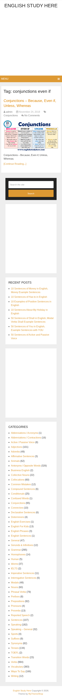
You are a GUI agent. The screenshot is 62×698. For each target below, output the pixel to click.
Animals (15, 461)
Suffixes (15, 638)
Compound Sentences (23, 489)
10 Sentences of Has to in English (29, 297)
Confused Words (20, 498)
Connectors (17, 507)
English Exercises (20, 521)
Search (31, 193)
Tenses (15, 648)
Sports (14, 634)
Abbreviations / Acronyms (24, 433)
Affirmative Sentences (22, 456)
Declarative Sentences (23, 512)
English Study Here (30, 5)
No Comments (32, 115)
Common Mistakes (21, 484)
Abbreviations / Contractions (26, 437)
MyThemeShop (35, 694)
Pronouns (16, 606)
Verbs (14, 662)
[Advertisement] (31, 43)
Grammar (16, 550)
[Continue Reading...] (15, 164)
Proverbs (16, 610)
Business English (20, 470)
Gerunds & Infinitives (22, 545)
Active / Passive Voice (23, 442)
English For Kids (20, 526)
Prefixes (15, 596)
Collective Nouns (20, 475)
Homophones (18, 554)
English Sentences (21, 536)
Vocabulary (17, 666)
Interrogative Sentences (23, 578)
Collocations (17, 479)
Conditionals (18, 493)
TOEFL (15, 652)
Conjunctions (11, 115)
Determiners (17, 517)
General (15, 540)
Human (15, 559)
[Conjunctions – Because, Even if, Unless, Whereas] (31, 135)
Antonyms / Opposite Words (26, 465)
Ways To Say (18, 671)
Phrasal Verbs (18, 592)
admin (9, 112)
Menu (4, 79)
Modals (15, 582)
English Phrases (20, 531)
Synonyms (16, 643)
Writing (15, 676)
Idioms (14, 564)
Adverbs (15, 451)
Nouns (14, 587)
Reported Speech (20, 615)
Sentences (16, 620)
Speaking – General (21, 629)
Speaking (16, 624)
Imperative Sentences (22, 573)
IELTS (14, 568)
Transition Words (20, 657)
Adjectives (16, 447)
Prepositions (17, 601)
